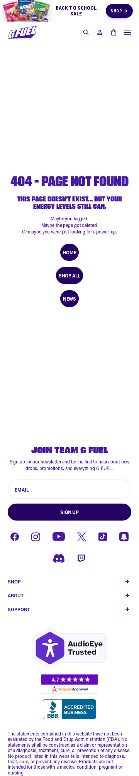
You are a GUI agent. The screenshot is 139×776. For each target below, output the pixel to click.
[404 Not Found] (22, 32)
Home (69, 252)
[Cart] (113, 32)
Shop (119, 10)
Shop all (69, 275)
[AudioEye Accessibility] (69, 648)
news (69, 299)
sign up (69, 512)
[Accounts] (99, 32)
